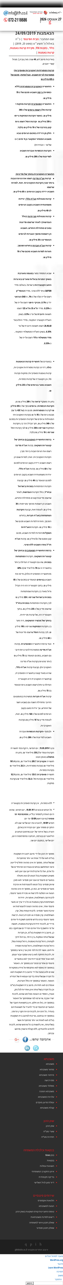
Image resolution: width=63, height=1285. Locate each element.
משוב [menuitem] (60, 1275)
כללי (51, 48)
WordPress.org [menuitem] (56, 1259)
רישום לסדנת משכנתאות (42, 1217)
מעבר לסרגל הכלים (54, 1256)
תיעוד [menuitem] (60, 1263)
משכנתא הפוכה (46, 1091)
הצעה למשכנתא (46, 1205)
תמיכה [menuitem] (60, 1271)
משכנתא (50, 1063)
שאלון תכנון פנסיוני (45, 1227)
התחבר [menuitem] (58, 1279)
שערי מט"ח (48, 1131)
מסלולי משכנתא (46, 1085)
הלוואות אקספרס (46, 1200)
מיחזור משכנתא (46, 1074)
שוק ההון (50, 1125)
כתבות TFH (41, 48)
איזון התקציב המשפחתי (43, 1171)
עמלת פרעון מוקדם (45, 1102)
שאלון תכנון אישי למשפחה (41, 1222)
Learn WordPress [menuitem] (55, 1267)
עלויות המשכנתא (46, 1096)
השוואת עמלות (47, 1165)
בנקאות (50, 1160)
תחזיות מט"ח (47, 1136)
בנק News (49, 1155)
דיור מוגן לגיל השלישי (44, 1182)
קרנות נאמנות (46, 52)
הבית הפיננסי (31, 39)
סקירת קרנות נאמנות (22, 48)
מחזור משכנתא (47, 1069)
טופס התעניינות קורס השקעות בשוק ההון (35, 1211)
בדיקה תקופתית (46, 1176)
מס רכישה (49, 1080)
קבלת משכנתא (47, 1107)
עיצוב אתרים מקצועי (37, 1249)
